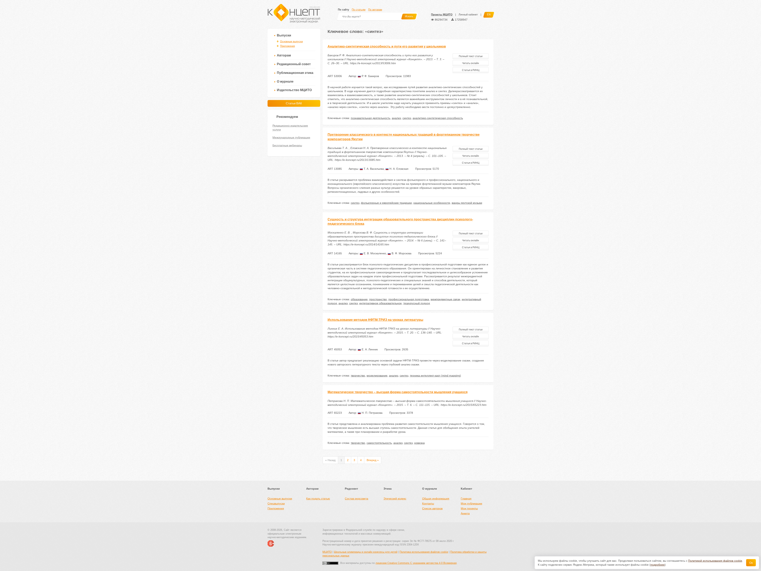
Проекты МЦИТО (441, 14)
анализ (396, 118)
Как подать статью (318, 498)
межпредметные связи (445, 299)
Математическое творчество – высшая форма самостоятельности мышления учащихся (397, 392)
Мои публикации (471, 503)
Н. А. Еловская (398, 168)
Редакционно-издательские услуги (290, 127)
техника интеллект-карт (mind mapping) (435, 375)
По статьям (358, 9)
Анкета (465, 513)
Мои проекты (469, 508)
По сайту (343, 9)
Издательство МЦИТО (294, 90)
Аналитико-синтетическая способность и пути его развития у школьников (387, 46)
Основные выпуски (291, 41)
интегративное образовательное (380, 303)
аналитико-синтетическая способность (438, 118)
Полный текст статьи (471, 56)
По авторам (375, 9)
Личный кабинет (468, 14)
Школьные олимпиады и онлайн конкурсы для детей (365, 551)
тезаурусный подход (416, 303)
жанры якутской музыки (467, 202)
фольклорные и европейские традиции (386, 202)
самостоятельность (379, 442)
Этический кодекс (394, 498)
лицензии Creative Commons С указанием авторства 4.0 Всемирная (416, 562)
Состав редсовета (356, 498)
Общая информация (435, 498)
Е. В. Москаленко (374, 253)
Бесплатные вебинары (287, 145)
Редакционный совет (294, 64)
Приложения (287, 46)
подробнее (657, 564)
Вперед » (373, 460)
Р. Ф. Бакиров (370, 76)
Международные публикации (291, 137)
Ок (751, 562)
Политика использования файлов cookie (424, 551)
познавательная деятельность (370, 118)
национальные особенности (431, 202)
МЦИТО (327, 551)
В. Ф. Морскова (401, 253)
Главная (466, 498)
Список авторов (432, 508)
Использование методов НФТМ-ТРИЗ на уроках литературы (375, 319)
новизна (419, 442)
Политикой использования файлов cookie (715, 560)
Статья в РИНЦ (470, 70)
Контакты (428, 503)
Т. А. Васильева (373, 168)
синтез (406, 118)
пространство (378, 299)
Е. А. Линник (369, 349)
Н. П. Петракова (371, 412)
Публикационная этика (295, 72)
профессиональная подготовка (408, 299)
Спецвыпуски (276, 503)
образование (359, 299)
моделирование (377, 375)
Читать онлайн (470, 63)
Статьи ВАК (294, 103)
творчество (358, 375)
